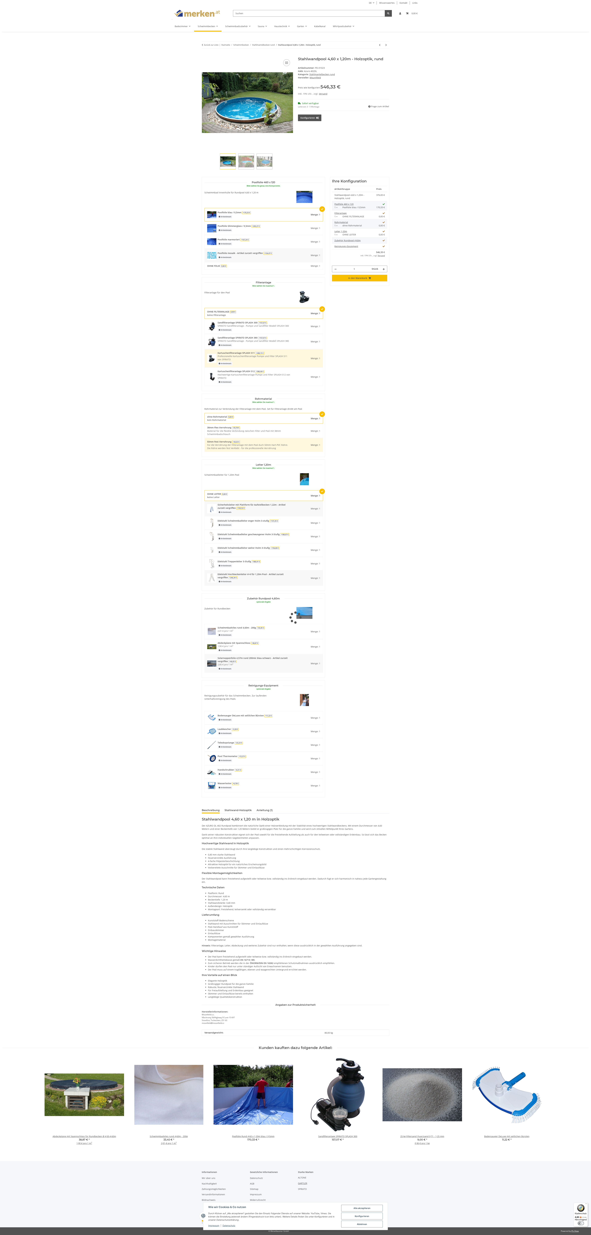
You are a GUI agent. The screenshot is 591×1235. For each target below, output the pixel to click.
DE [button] (370, 2)
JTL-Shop (575, 1231)
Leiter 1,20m (340, 231)
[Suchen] (388, 13)
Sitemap (254, 1189)
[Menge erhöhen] (383, 269)
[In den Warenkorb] (204, 55)
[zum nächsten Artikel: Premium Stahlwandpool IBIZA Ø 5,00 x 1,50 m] (386, 45)
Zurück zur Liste (211, 44)
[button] (400, 13)
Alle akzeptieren (362, 1208)
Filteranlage (340, 213)
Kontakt (403, 2)
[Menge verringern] (335, 269)
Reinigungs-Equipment (346, 246)
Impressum (213, 1225)
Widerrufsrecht (258, 1199)
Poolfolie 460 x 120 (344, 204)
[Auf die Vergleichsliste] (286, 62)
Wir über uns (208, 1178)
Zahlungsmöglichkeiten (214, 1189)
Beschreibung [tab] (211, 810)
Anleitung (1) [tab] (265, 810)
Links (415, 2)
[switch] (581, 1223)
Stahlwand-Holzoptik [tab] (238, 810)
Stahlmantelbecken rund (322, 74)
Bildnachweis (208, 1199)
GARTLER (302, 1183)
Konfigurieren (362, 1216)
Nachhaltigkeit (209, 1183)
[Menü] (586, 1204)
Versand (323, 93)
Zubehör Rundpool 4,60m (347, 240)
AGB (252, 1183)
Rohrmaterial (341, 222)
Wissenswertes (387, 2)
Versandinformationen (213, 1194)
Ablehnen (362, 1224)
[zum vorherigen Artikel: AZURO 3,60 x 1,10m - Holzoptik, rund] (380, 45)
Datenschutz (229, 1225)
